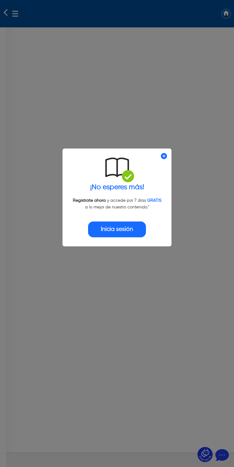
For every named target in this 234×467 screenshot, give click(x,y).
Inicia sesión (117, 229)
